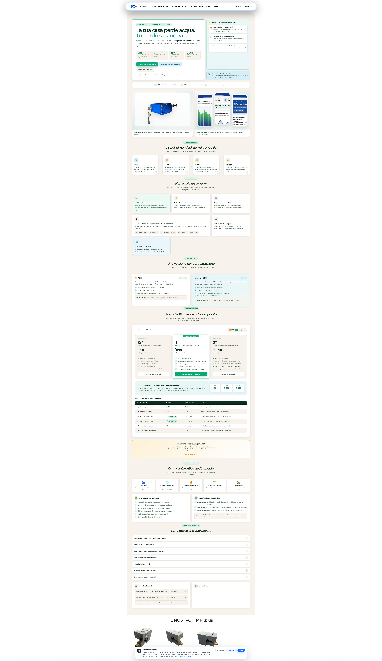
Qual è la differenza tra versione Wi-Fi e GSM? (190, 551)
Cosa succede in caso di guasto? (190, 577)
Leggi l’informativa (185, 656)
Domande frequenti (145, 69)
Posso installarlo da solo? (190, 564)
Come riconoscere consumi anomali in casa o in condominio (161, 603)
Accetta (241, 650)
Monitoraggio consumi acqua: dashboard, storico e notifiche (161, 597)
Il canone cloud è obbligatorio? (190, 544)
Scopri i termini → (191, 455)
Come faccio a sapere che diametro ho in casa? (190, 538)
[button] (164, 6)
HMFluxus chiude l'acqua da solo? (190, 557)
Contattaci (217, 515)
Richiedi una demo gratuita (170, 64)
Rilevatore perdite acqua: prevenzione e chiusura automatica (161, 591)
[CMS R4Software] (139, 6)
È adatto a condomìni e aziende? (190, 570)
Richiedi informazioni (153, 374)
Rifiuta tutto (220, 650)
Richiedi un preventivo (228, 374)
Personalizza (231, 650)
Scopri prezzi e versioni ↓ (147, 64)
